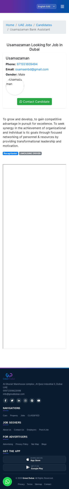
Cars (5, 415)
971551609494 (27, 64)
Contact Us (19, 430)
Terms (30, 484)
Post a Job (44, 430)
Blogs (44, 444)
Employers (31, 430)
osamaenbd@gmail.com (32, 69)
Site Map (35, 444)
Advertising (8, 444)
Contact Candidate (35, 101)
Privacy (21, 484)
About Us (7, 430)
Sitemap (38, 484)
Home (10, 25)
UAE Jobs (25, 25)
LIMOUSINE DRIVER (30, 153)
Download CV (54, 354)
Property (14, 415)
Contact (47, 484)
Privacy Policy (22, 444)
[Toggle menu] (62, 6)
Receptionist (10, 153)
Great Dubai (28, 478)
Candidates (44, 25)
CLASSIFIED (33, 415)
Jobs (23, 415)
